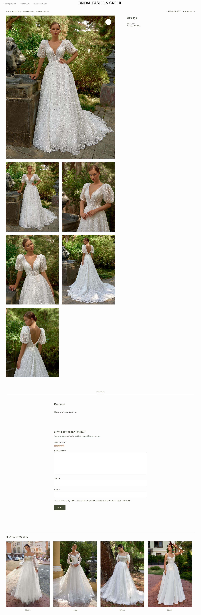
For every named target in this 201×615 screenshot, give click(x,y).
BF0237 (75, 610)
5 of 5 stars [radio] (63, 446)
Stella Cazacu (16, 11)
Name (57, 479)
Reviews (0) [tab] (100, 392)
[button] (108, 22)
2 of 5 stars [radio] (57, 446)
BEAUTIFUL (39, 11)
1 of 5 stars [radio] (55, 446)
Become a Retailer (40, 4)
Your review (60, 450)
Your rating (60, 442)
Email (57, 490)
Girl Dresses (24, 4)
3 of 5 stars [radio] (59, 446)
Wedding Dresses (9, 4)
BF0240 (122, 610)
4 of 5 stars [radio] (61, 446)
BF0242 (27, 610)
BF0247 (170, 610)
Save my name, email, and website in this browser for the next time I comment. (94, 501)
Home (7, 11)
